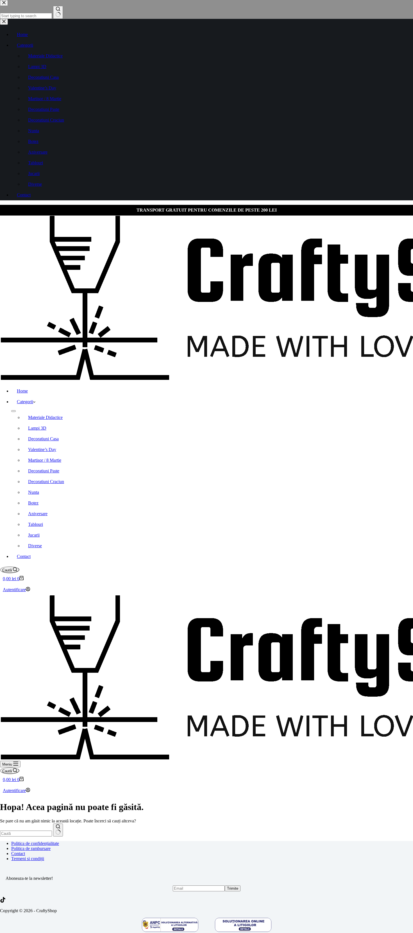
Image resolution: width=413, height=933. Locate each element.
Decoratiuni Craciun (46, 481)
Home (22, 391)
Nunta (33, 492)
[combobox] (26, 833)
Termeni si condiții (27, 858)
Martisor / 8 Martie (44, 460)
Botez (33, 503)
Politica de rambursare (31, 848)
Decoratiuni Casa (43, 438)
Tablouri (35, 524)
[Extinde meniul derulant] (13, 411)
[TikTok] (3, 901)
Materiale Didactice (45, 417)
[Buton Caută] (58, 830)
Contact (24, 556)
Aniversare (37, 513)
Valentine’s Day (42, 449)
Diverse (35, 545)
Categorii (25, 401)
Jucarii (34, 535)
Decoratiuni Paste (43, 470)
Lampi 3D (37, 428)
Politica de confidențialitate (35, 843)
